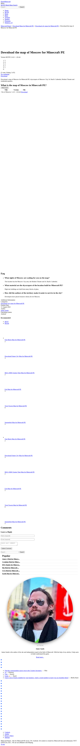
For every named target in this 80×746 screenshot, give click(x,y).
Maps (6, 16)
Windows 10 (8, 23)
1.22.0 (4, 688)
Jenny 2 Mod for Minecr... (11, 559)
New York (5, 711)
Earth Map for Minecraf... (11, 573)
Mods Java (5, 660)
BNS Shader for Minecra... (11, 565)
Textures (7, 17)
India (3, 714)
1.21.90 (4, 686)
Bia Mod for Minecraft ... (10, 568)
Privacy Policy (9, 736)
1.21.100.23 (5, 681)
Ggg (6, 674)
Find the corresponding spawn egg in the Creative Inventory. (23, 670)
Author (7, 734)
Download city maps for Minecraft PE (47, 26)
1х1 (3, 726)
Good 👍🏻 (8, 676)
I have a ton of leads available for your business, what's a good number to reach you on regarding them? (36, 678)
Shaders (7, 19)
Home (6, 10)
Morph (4, 696)
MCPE (7, 12)
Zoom (4, 701)
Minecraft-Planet (6, 26)
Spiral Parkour (6, 716)
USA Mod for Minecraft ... (11, 571)
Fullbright (5, 724)
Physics (4, 703)
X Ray (4, 719)
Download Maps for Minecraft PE (23, 26)
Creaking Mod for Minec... (11, 562)
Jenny (4, 693)
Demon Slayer (6, 698)
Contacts (7, 732)
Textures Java (6, 665)
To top (3, 744)
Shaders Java (6, 667)
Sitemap (7, 737)
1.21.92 (4, 683)
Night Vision (5, 721)
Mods (6, 14)
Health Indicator (7, 729)
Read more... (40, 657)
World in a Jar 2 (7, 706)
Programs (8, 21)
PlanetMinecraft (6, 1)
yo (5, 672)
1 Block (4, 709)
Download (4, 76)
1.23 (3, 691)
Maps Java (5, 662)
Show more (5, 87)
